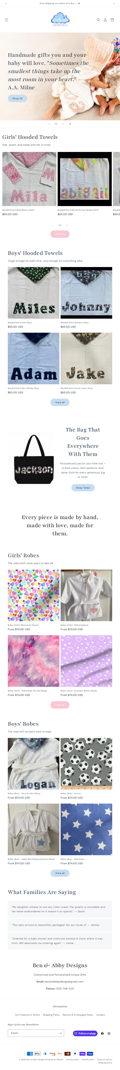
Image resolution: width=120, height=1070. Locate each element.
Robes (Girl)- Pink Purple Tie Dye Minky (27, 690)
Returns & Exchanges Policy (78, 1014)
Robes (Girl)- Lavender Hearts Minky (79, 690)
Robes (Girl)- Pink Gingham (74, 625)
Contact (100, 1014)
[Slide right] (66, 225)
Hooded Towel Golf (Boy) (20, 322)
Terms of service (104, 1059)
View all (60, 234)
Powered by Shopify (54, 1059)
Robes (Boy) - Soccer (71, 793)
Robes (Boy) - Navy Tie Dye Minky (24, 793)
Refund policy (88, 1059)
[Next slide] (63, 123)
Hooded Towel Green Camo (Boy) (77, 388)
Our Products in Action (27, 1014)
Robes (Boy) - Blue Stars (73, 859)
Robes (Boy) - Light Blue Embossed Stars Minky (31, 859)
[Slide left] (53, 225)
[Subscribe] (60, 1033)
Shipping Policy (51, 1014)
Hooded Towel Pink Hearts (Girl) (18, 210)
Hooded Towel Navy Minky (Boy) (23, 388)
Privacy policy (72, 1059)
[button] (6, 19)
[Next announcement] (113, 3)
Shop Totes (83, 487)
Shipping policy (105, 1063)
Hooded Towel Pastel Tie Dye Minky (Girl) (78, 210)
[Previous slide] (49, 123)
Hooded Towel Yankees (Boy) (75, 322)
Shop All (17, 98)
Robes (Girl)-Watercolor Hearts (23, 625)
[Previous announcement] (6, 3)
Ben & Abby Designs (36, 1059)
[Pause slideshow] (70, 123)
